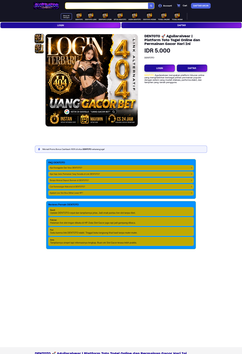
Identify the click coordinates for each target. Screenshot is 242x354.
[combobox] (106, 6)
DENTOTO (149, 75)
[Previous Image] (48, 81)
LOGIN (60, 25)
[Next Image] (135, 81)
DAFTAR (181, 25)
